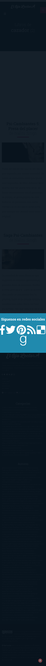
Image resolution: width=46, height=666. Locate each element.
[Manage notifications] (40, 661)
